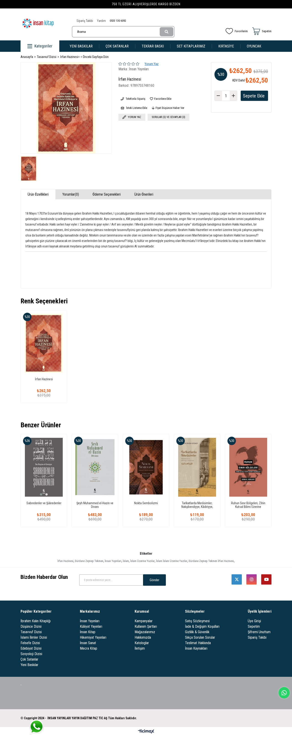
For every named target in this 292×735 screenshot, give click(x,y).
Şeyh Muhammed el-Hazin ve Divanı (94, 505)
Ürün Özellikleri (38, 194)
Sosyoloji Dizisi (31, 654)
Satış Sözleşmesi (197, 621)
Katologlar (142, 643)
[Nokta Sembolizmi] (146, 467)
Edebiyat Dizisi (31, 648)
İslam (126, 561)
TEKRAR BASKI (153, 46)
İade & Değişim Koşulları (202, 626)
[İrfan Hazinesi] (43, 343)
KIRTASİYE (226, 46)
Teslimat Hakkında (198, 643)
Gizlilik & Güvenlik (197, 632)
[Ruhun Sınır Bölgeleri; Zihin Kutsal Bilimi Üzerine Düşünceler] (248, 467)
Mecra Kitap (88, 648)
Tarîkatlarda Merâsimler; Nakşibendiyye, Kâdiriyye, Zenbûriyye (197, 505)
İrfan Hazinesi (44, 379)
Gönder (154, 580)
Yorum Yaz (152, 64)
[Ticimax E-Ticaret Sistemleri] (146, 731)
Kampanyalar (144, 621)
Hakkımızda (143, 637)
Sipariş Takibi (84, 21)
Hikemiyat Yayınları (93, 637)
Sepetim (254, 626)
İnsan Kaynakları (196, 648)
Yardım (101, 21)
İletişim (140, 648)
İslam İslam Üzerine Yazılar (171, 561)
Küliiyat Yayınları (91, 626)
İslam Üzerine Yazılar (142, 561)
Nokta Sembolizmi (146, 503)
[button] (41, 494)
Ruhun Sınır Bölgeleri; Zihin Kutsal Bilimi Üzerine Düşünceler (248, 505)
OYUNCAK (254, 46)
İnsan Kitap (87, 632)
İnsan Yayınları (113, 561)
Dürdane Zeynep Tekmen (89, 561)
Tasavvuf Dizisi (31, 632)
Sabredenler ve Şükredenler (43, 503)
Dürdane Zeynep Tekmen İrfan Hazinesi (211, 561)
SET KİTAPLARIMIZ (191, 46)
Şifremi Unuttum (259, 632)
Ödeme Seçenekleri (107, 194)
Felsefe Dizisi (30, 643)
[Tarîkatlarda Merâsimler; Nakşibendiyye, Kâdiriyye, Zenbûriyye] (197, 467)
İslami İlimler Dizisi (34, 637)
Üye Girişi (254, 621)
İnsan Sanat (88, 643)
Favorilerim (241, 31)
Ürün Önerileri (143, 194)
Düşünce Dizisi (31, 626)
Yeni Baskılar (29, 665)
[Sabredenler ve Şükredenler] (43, 467)
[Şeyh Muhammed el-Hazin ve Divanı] (95, 467)
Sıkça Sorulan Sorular (200, 637)
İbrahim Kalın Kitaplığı (36, 621)
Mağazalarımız (145, 632)
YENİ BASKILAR (81, 46)
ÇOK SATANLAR (117, 46)
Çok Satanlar (29, 659)
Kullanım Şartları (146, 626)
